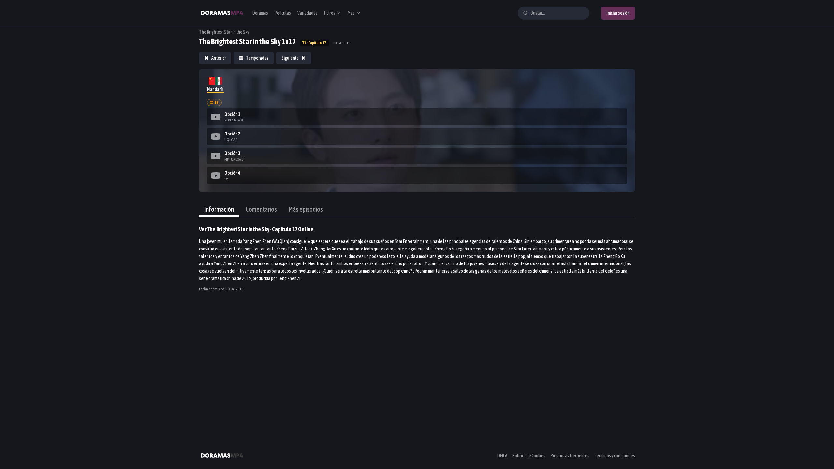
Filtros (329, 13)
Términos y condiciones (615, 455)
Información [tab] (219, 209)
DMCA (502, 455)
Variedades (307, 13)
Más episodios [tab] (306, 209)
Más (351, 13)
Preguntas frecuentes (570, 455)
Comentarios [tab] (261, 209)
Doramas (260, 13)
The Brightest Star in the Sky (224, 32)
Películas (283, 13)
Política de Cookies (528, 455)
